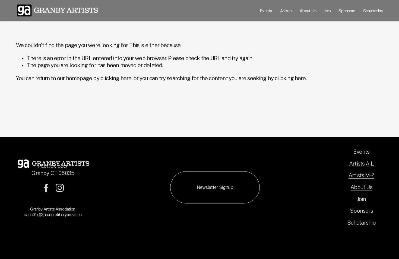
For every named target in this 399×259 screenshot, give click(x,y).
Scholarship (373, 10)
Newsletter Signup (215, 187)
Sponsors (346, 10)
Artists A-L (361, 163)
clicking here (115, 78)
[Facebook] (46, 187)
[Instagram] (59, 187)
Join (327, 10)
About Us (308, 10)
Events (266, 10)
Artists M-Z (361, 175)
